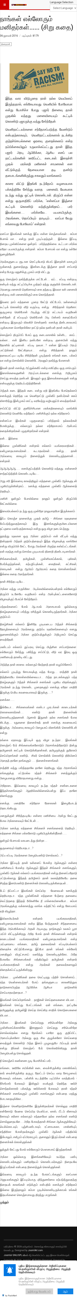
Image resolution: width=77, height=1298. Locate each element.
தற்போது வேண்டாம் (39, 1291)
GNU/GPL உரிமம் (20, 1255)
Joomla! (8, 1255)
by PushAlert (11, 1295)
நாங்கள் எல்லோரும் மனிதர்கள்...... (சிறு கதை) (36, 22)
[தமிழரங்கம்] (19, 4)
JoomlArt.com (35, 1250)
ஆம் (65, 1291)
